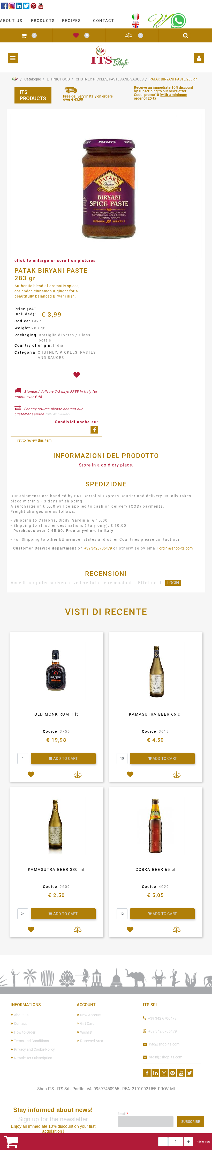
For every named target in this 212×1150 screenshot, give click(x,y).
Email (123, 1113)
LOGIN (173, 582)
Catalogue (32, 79)
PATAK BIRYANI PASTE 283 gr (173, 79)
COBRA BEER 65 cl (155, 869)
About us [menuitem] (21, 1015)
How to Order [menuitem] (24, 1032)
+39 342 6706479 (57, 414)
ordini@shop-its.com (176, 548)
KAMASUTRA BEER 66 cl (155, 714)
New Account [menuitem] (91, 1015)
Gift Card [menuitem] (87, 1023)
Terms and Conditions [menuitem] (31, 1041)
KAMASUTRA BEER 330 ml (56, 869)
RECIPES (71, 20)
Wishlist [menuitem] (86, 1032)
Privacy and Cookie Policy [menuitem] (34, 1049)
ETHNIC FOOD (58, 79)
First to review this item (32, 440)
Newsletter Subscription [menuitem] (33, 1058)
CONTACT (103, 20)
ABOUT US (11, 20)
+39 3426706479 (98, 548)
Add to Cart (203, 1141)
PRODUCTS (43, 20)
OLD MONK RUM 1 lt (56, 714)
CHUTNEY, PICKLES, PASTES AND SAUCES (109, 79)
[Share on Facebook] (94, 430)
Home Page (14, 79)
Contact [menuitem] (20, 1023)
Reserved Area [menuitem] (91, 1041)
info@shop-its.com (164, 1044)
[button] (106, 186)
